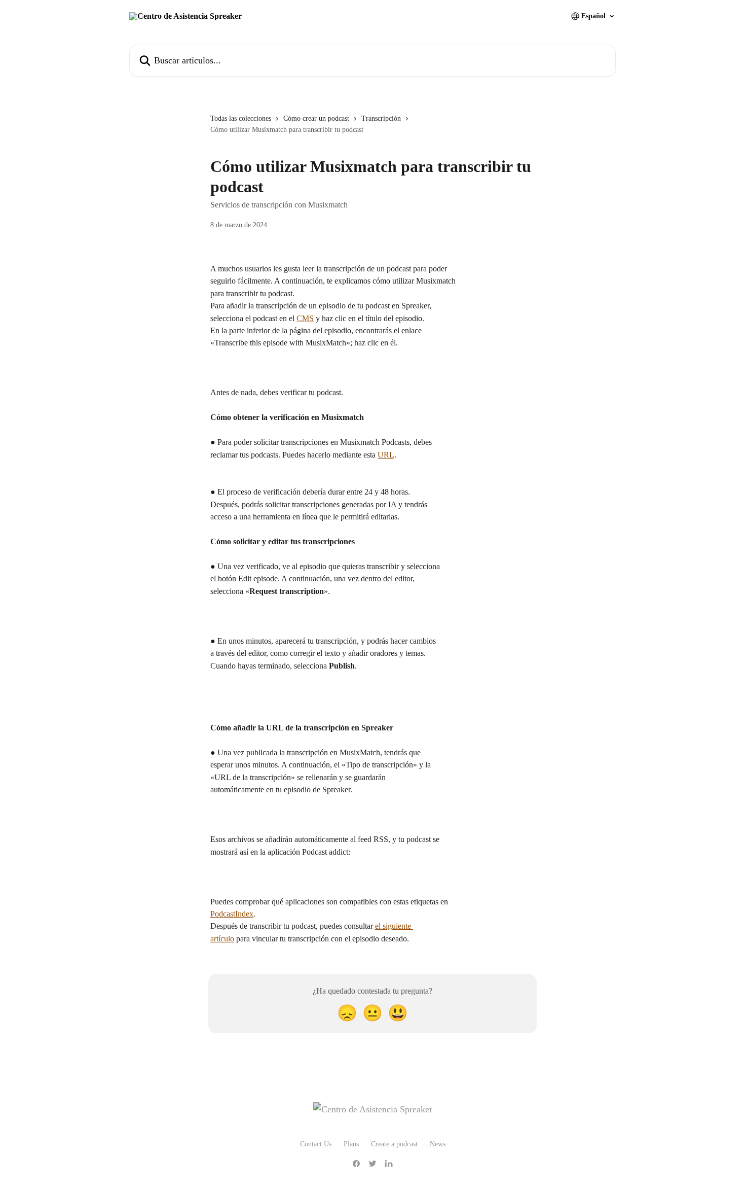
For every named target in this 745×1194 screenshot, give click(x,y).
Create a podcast (394, 1144)
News (437, 1144)
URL (386, 454)
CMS (305, 318)
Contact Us (315, 1144)
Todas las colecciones (240, 118)
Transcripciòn (381, 118)
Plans (351, 1144)
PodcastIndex (231, 913)
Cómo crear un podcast (316, 118)
